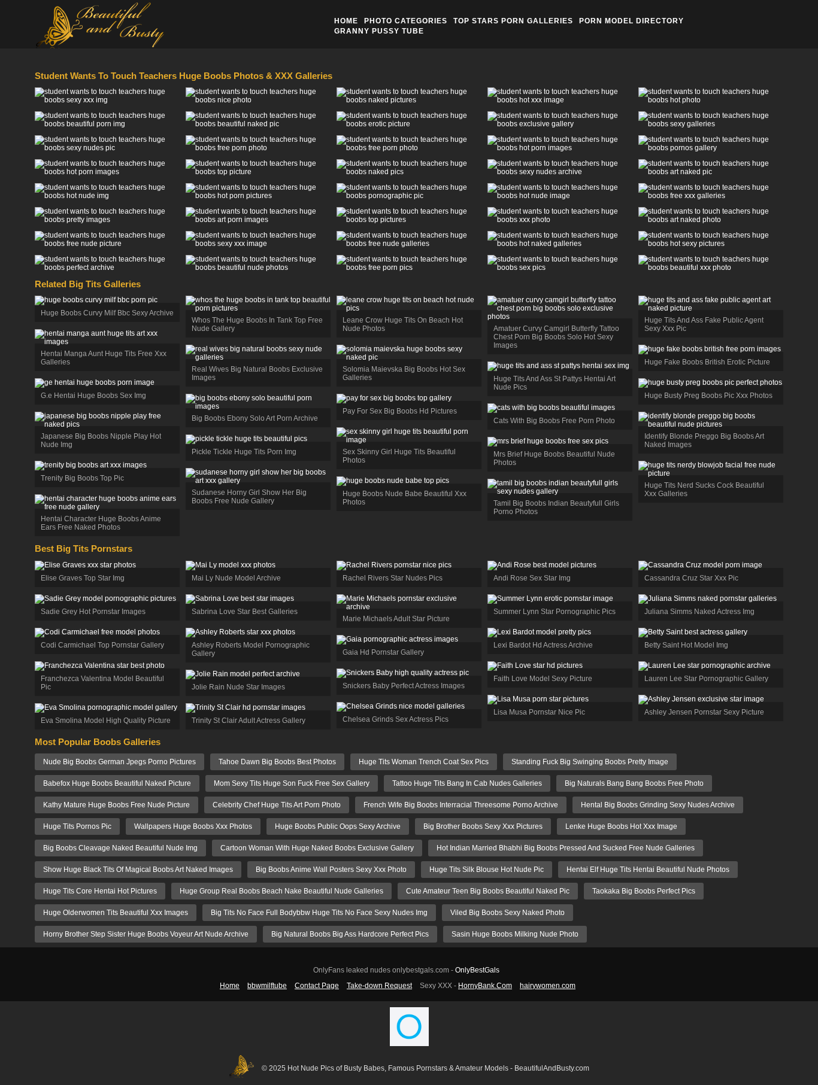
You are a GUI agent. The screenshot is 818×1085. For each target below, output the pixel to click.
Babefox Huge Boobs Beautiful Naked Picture (117, 783)
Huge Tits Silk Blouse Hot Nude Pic (486, 869)
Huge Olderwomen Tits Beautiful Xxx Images (115, 912)
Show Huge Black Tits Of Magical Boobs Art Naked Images (138, 869)
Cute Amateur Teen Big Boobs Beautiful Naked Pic (487, 891)
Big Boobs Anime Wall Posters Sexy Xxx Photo (331, 869)
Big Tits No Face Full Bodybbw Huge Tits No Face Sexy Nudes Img (319, 912)
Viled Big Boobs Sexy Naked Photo (507, 912)
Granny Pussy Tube (379, 31)
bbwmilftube (267, 985)
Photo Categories (405, 21)
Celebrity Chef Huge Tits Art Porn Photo (277, 805)
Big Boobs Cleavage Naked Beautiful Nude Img (120, 848)
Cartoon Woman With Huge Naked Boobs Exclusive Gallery (317, 848)
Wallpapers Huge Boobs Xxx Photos (193, 826)
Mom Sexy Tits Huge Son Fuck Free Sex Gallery (291, 783)
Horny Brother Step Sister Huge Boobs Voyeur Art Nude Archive (146, 934)
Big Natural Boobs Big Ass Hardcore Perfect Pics (350, 934)
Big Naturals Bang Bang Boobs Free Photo (634, 783)
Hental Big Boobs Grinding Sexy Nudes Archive (658, 805)
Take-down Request (379, 985)
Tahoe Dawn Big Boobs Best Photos (277, 762)
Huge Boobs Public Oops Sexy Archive (338, 826)
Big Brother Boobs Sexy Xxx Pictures (483, 826)
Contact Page (317, 985)
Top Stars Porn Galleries (513, 21)
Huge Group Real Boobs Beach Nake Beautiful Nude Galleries (281, 891)
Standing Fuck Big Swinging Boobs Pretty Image (589, 762)
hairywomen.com (547, 985)
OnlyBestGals (477, 970)
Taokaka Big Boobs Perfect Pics (643, 891)
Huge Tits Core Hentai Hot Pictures (100, 891)
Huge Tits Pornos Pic (77, 826)
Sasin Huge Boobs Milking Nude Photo (515, 934)
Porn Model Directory (631, 21)
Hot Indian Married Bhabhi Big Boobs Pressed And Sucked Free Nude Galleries (566, 848)
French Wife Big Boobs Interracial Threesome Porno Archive (460, 805)
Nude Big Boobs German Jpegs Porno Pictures (119, 762)
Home (346, 21)
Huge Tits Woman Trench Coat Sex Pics (424, 762)
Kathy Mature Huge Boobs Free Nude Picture (116, 805)
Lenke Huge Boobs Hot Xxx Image (621, 826)
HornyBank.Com (485, 985)
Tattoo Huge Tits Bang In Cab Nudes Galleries (467, 783)
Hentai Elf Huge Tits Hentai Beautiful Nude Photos (647, 869)
